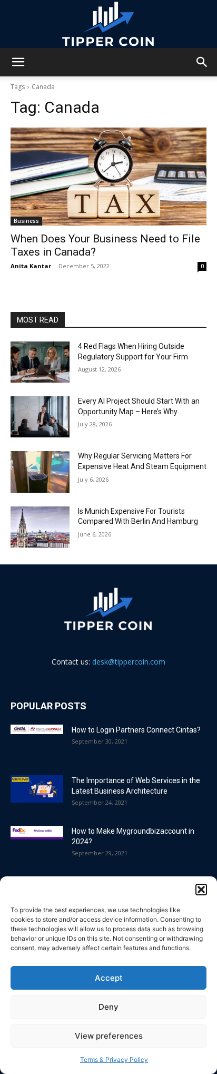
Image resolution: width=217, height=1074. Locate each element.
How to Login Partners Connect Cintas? (136, 730)
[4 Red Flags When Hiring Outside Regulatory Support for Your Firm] (40, 362)
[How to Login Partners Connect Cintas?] (37, 729)
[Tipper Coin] (108, 24)
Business (26, 220)
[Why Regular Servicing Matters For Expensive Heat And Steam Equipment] (40, 471)
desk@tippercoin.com (128, 662)
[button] (201, 889)
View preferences (109, 1036)
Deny (108, 1007)
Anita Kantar (31, 266)
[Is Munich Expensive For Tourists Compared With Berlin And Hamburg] (40, 527)
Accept (109, 978)
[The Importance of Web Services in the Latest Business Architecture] (37, 789)
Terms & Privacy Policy (114, 1059)
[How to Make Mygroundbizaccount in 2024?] (37, 832)
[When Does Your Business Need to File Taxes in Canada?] (108, 177)
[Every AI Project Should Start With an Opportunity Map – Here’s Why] (40, 416)
